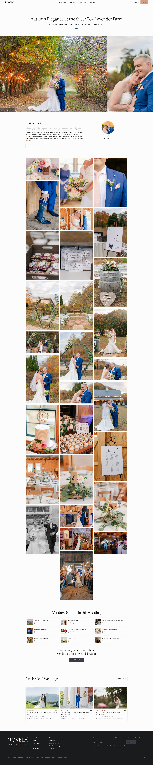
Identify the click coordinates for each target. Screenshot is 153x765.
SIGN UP (144, 2)
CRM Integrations (54, 743)
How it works (37, 738)
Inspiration (36, 743)
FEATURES (73, 2)
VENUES (92, 2)
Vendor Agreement (62, 757)
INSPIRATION (83, 2)
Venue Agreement (50, 757)
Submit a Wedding (54, 746)
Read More (29, 140)
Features (35, 740)
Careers (51, 748)
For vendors (52, 740)
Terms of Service (29, 757)
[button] (135, 2)
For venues (52, 738)
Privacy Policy (39, 757)
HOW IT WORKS (62, 2)
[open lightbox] (42, 169)
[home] (9, 2)
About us (36, 748)
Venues (35, 746)
